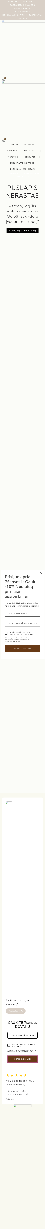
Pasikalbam (14, 1011)
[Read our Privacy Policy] (36, 1050)
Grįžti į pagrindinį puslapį (22, 230)
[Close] (41, 573)
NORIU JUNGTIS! (22, 648)
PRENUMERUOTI (22, 1059)
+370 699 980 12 (22, 11)
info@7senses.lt (22, 8)
